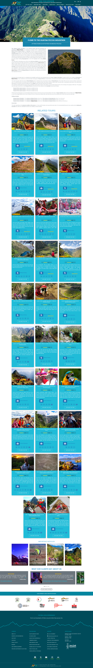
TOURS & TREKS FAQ (51, 638)
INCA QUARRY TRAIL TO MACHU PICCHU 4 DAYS (23, 216)
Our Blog (14, 640)
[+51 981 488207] (80, 1)
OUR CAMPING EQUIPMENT (17, 646)
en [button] (75, 1)
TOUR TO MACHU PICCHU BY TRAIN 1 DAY (23, 131)
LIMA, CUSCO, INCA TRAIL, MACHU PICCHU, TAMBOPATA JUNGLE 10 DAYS (23, 430)
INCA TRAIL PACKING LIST (52, 642)
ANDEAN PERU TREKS (37, 4)
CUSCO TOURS (77, 4)
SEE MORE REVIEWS (47, 589)
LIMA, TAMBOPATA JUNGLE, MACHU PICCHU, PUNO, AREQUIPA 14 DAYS (34, 515)
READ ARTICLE (19, 560)
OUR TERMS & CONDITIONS (52, 646)
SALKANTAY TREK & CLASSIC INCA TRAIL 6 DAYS (46, 343)
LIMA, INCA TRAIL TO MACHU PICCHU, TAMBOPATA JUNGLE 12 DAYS (23, 472)
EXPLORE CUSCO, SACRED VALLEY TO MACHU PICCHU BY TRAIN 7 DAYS (23, 387)
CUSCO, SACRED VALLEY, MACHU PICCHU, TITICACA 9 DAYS (46, 387)
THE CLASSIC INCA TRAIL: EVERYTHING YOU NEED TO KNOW (55, 563)
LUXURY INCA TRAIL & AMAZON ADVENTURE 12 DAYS (58, 515)
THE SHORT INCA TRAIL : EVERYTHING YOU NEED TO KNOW (73, 563)
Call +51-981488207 (51, 633)
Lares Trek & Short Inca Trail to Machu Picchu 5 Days (46, 302)
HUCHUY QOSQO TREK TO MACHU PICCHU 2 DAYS (22, 174)
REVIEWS (13, 644)
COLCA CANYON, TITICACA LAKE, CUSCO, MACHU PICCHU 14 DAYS (70, 430)
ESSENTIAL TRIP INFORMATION (53, 640)
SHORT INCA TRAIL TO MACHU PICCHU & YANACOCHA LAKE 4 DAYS (22, 259)
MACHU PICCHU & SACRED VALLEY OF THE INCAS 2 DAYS (46, 174)
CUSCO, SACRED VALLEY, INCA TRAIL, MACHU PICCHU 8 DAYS (23, 344)
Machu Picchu (41, 62)
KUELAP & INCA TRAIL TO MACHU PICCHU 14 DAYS (46, 430)
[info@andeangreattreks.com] (78, 1)
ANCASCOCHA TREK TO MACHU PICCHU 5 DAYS (46, 258)
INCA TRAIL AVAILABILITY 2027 (52, 644)
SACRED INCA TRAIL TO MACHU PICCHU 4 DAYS (70, 216)
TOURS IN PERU (45, 4)
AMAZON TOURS (52, 4)
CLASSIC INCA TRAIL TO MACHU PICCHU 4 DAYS (70, 258)
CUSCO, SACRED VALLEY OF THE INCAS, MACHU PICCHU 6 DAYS (70, 302)
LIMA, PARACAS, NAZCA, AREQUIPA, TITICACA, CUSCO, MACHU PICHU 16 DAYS (46, 472)
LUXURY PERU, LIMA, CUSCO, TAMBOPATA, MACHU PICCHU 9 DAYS (70, 387)
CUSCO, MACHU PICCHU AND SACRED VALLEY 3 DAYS (70, 132)
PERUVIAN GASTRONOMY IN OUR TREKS (19, 648)
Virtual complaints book (52, 648)
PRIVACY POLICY (15, 642)
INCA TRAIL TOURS (29, 4)
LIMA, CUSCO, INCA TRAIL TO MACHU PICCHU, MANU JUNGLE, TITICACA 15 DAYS (70, 472)
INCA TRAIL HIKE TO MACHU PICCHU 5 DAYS (23, 301)
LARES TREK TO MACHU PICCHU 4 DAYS (46, 216)
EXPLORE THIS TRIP (70, 364)
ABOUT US (13, 633)
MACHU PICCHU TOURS (70, 4)
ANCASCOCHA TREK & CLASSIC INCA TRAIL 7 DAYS (70, 344)
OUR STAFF (14, 638)
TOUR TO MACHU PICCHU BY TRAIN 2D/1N (46, 131)
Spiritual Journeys (60, 4)
